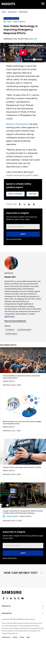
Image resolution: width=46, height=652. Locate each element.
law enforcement (24, 330)
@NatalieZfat (9, 317)
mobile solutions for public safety (22, 175)
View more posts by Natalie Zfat (15, 321)
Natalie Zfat (32, 39)
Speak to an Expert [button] (15, 194)
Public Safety (23, 12)
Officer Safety (11, 334)
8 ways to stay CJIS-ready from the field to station (22, 467)
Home (4, 12)
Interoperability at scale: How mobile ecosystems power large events (21, 377)
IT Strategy (10, 330)
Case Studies (12, 516)
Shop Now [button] (32, 194)
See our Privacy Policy (14, 239)
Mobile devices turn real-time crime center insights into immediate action (22, 423)
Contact (15, 637)
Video (9, 22)
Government (12, 12)
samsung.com (6, 637)
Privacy (22, 637)
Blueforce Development (17, 124)
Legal (28, 637)
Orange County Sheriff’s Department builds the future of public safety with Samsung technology (23, 512)
